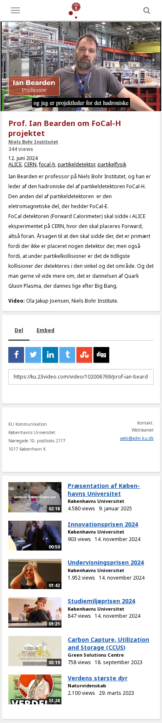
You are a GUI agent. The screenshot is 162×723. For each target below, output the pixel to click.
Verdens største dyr (98, 678)
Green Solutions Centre (96, 655)
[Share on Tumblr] (67, 355)
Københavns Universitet (96, 501)
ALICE (15, 164)
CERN (30, 164)
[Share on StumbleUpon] (84, 355)
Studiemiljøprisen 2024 (101, 601)
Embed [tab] (45, 330)
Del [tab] (19, 330)
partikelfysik (112, 164)
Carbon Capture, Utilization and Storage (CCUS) (108, 643)
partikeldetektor (76, 164)
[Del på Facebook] (16, 355)
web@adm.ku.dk (137, 438)
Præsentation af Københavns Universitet (104, 489)
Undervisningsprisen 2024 (106, 562)
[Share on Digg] (101, 355)
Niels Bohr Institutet (33, 141)
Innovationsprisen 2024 (103, 524)
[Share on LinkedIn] (50, 355)
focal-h (47, 164)
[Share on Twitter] (33, 355)
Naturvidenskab (87, 685)
